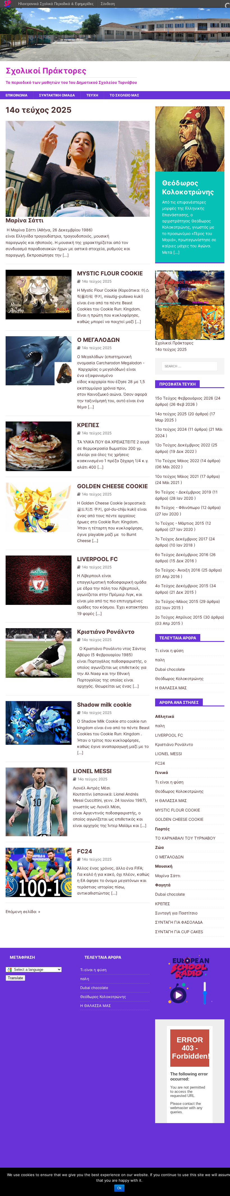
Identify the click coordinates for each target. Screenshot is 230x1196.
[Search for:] (189, 366)
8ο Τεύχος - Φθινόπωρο (177, 507)
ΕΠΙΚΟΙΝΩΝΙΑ (16, 95)
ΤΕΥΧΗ (92, 95)
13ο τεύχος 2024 (171, 429)
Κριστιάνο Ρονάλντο (105, 631)
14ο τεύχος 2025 (97, 281)
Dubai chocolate (170, 669)
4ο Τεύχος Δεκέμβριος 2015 (181, 585)
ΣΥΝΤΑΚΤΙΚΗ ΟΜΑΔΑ (57, 95)
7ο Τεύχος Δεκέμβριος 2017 (181, 538)
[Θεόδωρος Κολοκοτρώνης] (189, 139)
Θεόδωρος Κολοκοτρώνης (179, 678)
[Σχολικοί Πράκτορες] (115, 57)
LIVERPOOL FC (97, 559)
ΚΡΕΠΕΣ (88, 425)
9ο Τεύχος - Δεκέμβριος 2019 (183, 492)
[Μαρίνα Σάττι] (78, 213)
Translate (15, 978)
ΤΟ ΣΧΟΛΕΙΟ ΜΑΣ (124, 95)
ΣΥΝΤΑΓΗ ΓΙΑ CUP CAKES (179, 931)
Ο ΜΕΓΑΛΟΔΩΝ (98, 340)
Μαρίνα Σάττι (24, 220)
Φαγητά (163, 884)
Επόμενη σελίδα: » (23, 911)
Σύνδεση (108, 4)
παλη (160, 659)
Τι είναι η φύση (169, 650)
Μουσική (164, 866)
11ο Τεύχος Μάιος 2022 (177, 460)
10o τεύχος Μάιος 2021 (177, 476)
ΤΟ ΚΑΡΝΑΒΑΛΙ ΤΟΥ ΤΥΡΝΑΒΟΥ (185, 838)
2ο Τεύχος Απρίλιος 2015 (178, 617)
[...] (66, 255)
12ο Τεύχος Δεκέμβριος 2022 (182, 445)
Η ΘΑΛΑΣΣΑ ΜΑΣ (171, 687)
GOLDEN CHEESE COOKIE (112, 486)
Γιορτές (162, 828)
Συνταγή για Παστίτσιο (176, 913)
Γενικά (161, 772)
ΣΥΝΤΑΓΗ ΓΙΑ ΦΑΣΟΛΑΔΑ (179, 922)
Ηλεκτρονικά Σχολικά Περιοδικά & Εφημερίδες (55, 4)
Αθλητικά (164, 716)
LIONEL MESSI (92, 771)
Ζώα (159, 847)
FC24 (84, 851)
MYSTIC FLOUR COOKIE (110, 273)
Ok (119, 1188)
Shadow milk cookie (104, 704)
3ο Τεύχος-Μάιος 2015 (176, 601)
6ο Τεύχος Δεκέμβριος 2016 (181, 554)
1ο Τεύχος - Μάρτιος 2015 (179, 523)
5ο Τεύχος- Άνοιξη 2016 (177, 570)
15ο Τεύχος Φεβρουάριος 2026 (184, 398)
